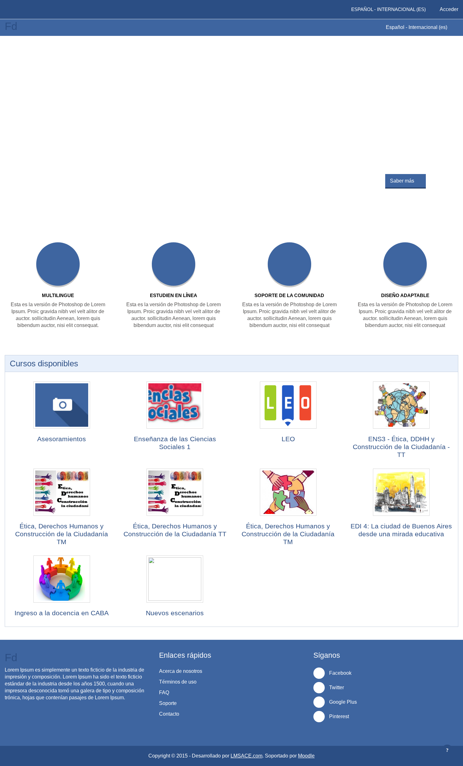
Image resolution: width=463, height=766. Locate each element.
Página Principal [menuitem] (28, 9)
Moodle (306, 755)
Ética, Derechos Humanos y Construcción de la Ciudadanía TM (61, 533)
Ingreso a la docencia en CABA (61, 613)
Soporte (168, 703)
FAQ (164, 692)
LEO (288, 438)
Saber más (402, 180)
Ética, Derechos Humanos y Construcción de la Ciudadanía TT (174, 530)
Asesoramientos (61, 438)
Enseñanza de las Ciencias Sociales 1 (175, 442)
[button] (334, 9)
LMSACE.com (246, 755)
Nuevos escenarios (175, 613)
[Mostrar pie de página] (447, 750)
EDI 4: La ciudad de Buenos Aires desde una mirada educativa (401, 530)
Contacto (169, 714)
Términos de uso (178, 681)
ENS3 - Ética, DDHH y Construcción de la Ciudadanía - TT (401, 446)
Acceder (449, 9)
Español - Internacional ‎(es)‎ (417, 27)
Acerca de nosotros (180, 671)
